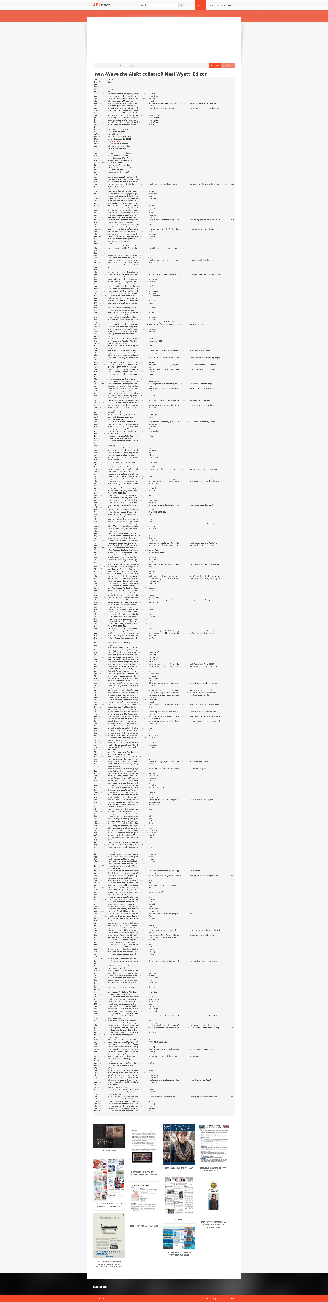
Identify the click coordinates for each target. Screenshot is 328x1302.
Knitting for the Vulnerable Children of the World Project (144, 1173)
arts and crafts (119, 66)
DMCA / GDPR (221, 1299)
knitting (131, 66)
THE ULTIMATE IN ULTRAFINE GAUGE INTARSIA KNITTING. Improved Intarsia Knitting (109, 1264)
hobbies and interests (103, 66)
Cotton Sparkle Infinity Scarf (179, 1168)
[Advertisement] (164, 40)
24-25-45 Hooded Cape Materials (144, 1226)
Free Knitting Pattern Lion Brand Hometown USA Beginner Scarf (213, 1224)
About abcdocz (208, 1299)
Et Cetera (179, 1219)
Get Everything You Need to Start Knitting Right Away (109, 1205)
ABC (101, 5)
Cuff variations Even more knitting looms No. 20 (179, 1253)
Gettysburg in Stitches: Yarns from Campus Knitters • (213, 1169)
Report (215, 66)
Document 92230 (109, 1151)
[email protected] (111, 141)
